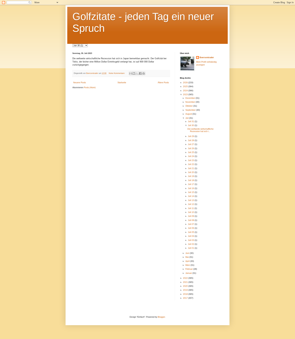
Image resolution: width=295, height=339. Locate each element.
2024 (185, 90)
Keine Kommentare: (117, 73)
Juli (187, 118)
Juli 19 (191, 176)
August (188, 114)
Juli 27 (191, 144)
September (190, 110)
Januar (188, 273)
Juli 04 (191, 236)
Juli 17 (191, 184)
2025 (185, 86)
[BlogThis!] (134, 73)
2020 (185, 286)
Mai (187, 257)
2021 (185, 282)
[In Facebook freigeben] (140, 73)
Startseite (121, 82)
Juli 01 (191, 248)
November (190, 102)
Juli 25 (191, 152)
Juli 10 (191, 212)
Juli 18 (191, 180)
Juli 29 (191, 136)
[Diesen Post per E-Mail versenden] (130, 73)
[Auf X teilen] (137, 73)
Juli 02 (191, 244)
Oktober (189, 106)
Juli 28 (191, 140)
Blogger (161, 317)
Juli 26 (191, 148)
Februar (189, 269)
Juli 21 (191, 168)
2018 (185, 294)
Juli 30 (191, 125)
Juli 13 (191, 200)
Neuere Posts (79, 82)
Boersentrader (207, 57)
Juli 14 (191, 196)
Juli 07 (191, 224)
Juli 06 (191, 228)
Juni (187, 253)
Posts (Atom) (90, 87)
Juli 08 (191, 220)
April (187, 261)
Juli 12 (191, 204)
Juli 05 (191, 232)
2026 (185, 82)
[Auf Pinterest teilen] (143, 73)
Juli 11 (191, 208)
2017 (185, 298)
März (188, 265)
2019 (185, 290)
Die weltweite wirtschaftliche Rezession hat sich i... (200, 130)
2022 (185, 278)
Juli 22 (191, 164)
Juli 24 (191, 156)
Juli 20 (191, 172)
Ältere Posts (163, 82)
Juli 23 (191, 160)
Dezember (190, 98)
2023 (185, 94)
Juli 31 (191, 121)
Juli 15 (191, 192)
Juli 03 (191, 240)
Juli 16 (191, 188)
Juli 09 (191, 216)
